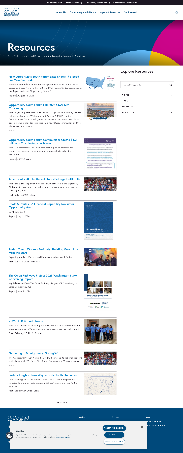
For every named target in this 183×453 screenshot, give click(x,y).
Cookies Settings (114, 442)
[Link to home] (11, 12)
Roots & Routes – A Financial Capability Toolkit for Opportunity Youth (41, 205)
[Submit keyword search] (170, 84)
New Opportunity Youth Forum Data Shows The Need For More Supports (44, 78)
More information (63, 437)
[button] (10, 436)
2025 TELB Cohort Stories (26, 321)
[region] (78, 435)
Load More (62, 403)
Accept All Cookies (114, 428)
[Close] (142, 427)
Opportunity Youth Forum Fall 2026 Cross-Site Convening (39, 106)
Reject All (114, 435)
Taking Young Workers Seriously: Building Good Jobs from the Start (44, 251)
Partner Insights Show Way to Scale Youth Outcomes (43, 375)
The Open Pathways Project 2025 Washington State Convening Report (43, 277)
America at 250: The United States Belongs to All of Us (44, 179)
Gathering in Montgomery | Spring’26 (33, 353)
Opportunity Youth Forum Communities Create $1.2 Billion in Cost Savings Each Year (43, 141)
